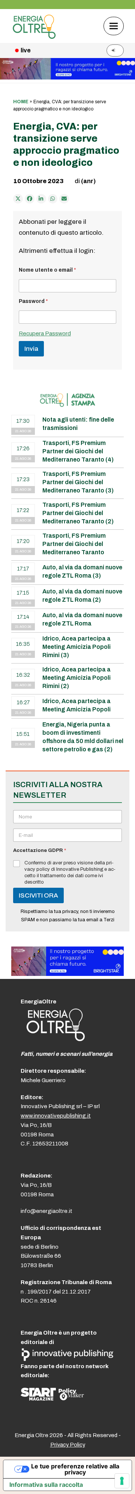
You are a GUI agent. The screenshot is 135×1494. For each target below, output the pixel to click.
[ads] (67, 974)
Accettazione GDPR (39, 850)
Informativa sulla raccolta (46, 1484)
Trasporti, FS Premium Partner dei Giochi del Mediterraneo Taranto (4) (78, 451)
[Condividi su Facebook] (29, 199)
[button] (114, 26)
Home (20, 101)
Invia (31, 348)
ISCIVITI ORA (38, 895)
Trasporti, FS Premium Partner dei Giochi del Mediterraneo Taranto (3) (78, 482)
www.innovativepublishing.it (56, 1116)
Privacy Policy (67, 1445)
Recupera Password (45, 333)
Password (33, 301)
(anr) (88, 181)
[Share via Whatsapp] (53, 199)
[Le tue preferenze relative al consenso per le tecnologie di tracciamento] (122, 1481)
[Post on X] (18, 199)
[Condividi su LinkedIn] (41, 199)
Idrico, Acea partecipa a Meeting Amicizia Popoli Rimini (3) (76, 646)
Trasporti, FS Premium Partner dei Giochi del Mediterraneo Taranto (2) (78, 513)
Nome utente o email (47, 270)
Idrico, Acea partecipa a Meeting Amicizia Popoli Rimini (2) (76, 677)
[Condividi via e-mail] (64, 199)
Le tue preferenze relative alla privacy (75, 1469)
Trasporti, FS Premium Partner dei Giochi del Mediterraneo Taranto (74, 543)
